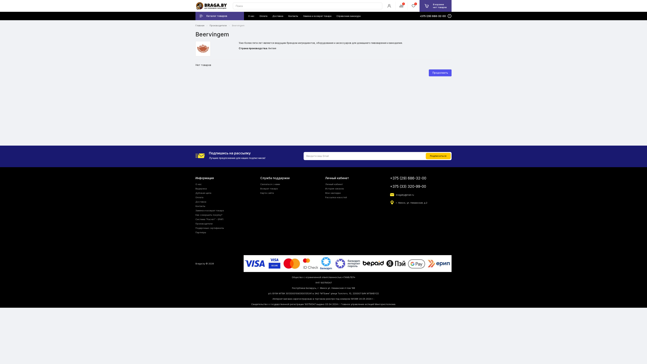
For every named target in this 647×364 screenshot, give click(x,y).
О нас (198, 184)
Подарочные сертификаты (209, 228)
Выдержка (201, 188)
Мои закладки (333, 193)
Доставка (200, 202)
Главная (199, 25)
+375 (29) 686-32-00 (408, 178)
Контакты (200, 206)
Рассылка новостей (336, 197)
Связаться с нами (270, 184)
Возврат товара (269, 188)
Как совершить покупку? (208, 215)
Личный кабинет (334, 184)
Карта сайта (267, 193)
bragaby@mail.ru (405, 194)
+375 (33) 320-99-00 (408, 186)
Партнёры (200, 232)
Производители (218, 25)
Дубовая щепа (203, 193)
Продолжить (440, 72)
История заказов (334, 188)
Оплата (199, 197)
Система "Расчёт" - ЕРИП (209, 219)
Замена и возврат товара (209, 210)
